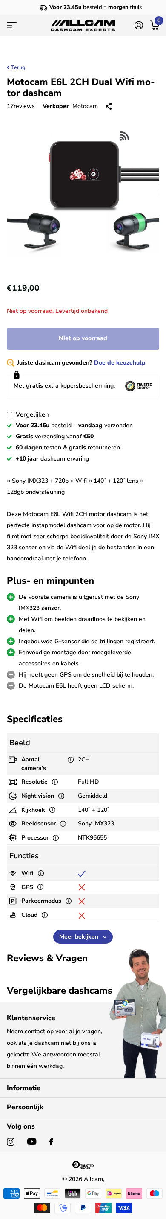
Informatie (23, 1088)
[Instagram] (10, 1142)
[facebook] (51, 1141)
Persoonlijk (25, 1107)
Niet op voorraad (83, 338)
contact (35, 1031)
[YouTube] (31, 1141)
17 (21, 106)
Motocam (85, 106)
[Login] (138, 25)
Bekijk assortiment (12, 25)
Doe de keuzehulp (120, 363)
